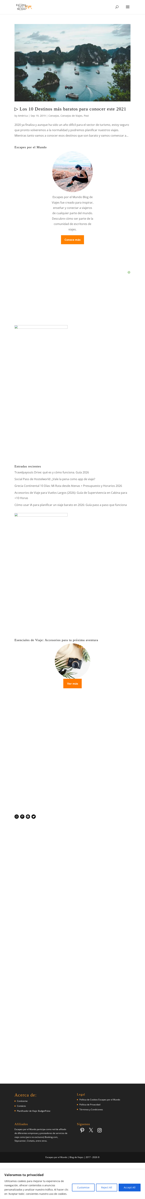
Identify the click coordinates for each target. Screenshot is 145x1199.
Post (86, 115)
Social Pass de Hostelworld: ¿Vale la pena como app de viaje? (54, 479)
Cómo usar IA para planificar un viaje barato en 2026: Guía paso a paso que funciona (70, 505)
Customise (83, 1187)
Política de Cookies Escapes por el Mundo (99, 1099)
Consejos (53, 115)
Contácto (21, 1105)
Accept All (129, 1187)
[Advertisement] (72, 769)
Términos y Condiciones (91, 1109)
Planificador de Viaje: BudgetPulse (33, 1110)
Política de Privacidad (89, 1104)
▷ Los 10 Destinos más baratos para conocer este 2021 (70, 109)
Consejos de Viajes (71, 115)
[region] (72, 1184)
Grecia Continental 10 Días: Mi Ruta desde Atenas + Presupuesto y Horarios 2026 (68, 486)
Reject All (106, 1187)
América (23, 115)
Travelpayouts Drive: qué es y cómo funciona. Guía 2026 (51, 472)
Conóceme (22, 1101)
